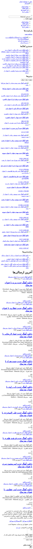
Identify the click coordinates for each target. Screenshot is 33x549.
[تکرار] (24, 538)
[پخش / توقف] (28, 538)
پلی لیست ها (25, 10)
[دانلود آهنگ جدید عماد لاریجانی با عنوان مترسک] (17, 328)
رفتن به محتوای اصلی (25, 1)
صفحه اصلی (25, 6)
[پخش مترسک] (31, 354)
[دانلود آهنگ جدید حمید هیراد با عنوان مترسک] (18, 355)
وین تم (18, 527)
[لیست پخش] (31, 543)
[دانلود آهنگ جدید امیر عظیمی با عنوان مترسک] (17, 484)
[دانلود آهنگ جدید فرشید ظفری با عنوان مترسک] (17, 432)
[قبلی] (26, 538)
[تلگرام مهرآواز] (27, 521)
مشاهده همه (28, 34)
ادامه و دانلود (26, 300)
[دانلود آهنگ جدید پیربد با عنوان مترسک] (20, 277)
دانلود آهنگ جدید (27, 278)
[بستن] (31, 545)
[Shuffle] (31, 538)
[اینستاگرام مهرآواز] (15, 521)
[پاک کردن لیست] (30, 547)
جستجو (28, 16)
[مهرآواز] (27, 3)
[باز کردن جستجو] (31, 15)
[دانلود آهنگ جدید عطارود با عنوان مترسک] (19, 302)
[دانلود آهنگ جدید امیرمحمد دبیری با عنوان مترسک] (16, 458)
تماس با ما (25, 12)
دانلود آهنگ (25, 8)
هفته (30, 80)
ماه (26, 80)
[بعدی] (29, 538)
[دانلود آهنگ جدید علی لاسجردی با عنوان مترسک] (17, 407)
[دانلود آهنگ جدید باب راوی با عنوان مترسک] (18, 381)
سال (23, 80)
